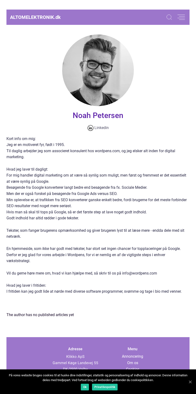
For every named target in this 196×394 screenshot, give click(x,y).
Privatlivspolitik (104, 387)
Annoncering (132, 356)
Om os (132, 363)
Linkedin (101, 127)
